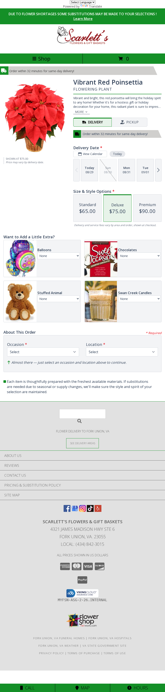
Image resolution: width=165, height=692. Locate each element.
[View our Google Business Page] (74, 510)
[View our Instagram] (82, 510)
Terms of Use (115, 653)
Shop (44, 58)
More (79, 112)
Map (84, 688)
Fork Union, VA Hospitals (110, 638)
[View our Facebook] (67, 510)
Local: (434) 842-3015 (82, 544)
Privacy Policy (51, 653)
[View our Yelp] (98, 510)
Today (117, 154)
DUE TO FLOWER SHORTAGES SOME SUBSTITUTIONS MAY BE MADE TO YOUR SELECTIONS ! (83, 16)
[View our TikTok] (90, 510)
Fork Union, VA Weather (58, 646)
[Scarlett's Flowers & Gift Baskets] (82, 47)
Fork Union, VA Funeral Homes (59, 638)
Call (29, 688)
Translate (95, 6)
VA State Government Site (104, 646)
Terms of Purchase (83, 653)
